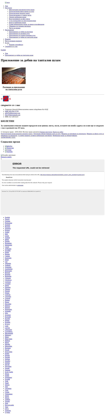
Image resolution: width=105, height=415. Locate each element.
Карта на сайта (58, 132)
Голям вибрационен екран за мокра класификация (26, 24)
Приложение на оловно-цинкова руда (22, 35)
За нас (7, 43)
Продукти (8, 8)
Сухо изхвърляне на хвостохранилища (22, 21)
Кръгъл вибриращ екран (17, 22)
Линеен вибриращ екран (17, 17)
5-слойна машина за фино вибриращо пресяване (35, 135)
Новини (8, 39)
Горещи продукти (46, 132)
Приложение (9, 30)
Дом (6, 6)
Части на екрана (14, 28)
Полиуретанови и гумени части (20, 15)
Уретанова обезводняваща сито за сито (46, 134)
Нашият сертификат (16, 44)
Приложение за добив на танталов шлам (23, 37)
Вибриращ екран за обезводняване (65, 135)
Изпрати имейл (6, 157)
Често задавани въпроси (13, 41)
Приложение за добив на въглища (21, 32)
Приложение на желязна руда (19, 33)
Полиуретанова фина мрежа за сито (21, 11)
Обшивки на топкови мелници (20, 26)
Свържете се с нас (11, 46)
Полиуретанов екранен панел (19, 13)
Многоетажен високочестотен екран (21, 10)
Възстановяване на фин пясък (19, 19)
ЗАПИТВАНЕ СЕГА (8, 137)
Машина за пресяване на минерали (73, 134)
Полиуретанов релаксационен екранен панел (17, 134)
